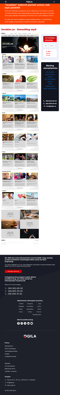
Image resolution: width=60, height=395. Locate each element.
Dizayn (51, 45)
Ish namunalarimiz (10, 366)
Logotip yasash (50, 86)
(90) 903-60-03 (51, 101)
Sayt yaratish (50, 72)
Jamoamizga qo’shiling (11, 351)
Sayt (45, 45)
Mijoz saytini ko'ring (48, 53)
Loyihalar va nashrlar (11, 371)
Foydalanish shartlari (10, 356)
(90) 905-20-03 (51, 103)
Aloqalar (7, 354)
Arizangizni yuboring (13, 271)
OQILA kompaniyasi (10, 348)
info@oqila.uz (51, 106)
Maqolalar (7, 363)
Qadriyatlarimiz (9, 346)
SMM (50, 84)
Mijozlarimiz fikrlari (10, 368)
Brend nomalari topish (50, 88)
